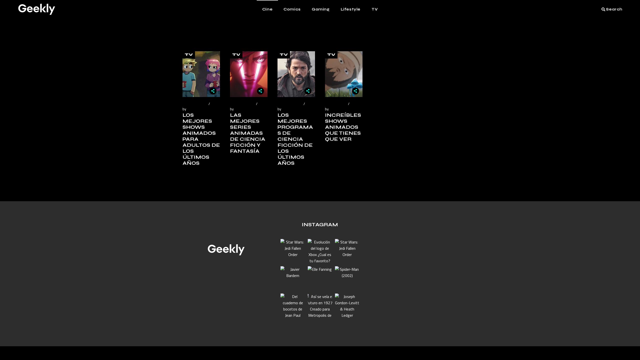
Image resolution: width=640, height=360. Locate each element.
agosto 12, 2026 (290, 103)
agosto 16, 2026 (242, 103)
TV (189, 55)
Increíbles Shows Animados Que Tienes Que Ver (343, 127)
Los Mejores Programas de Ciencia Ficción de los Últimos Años (295, 139)
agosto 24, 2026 (194, 103)
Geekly (193, 109)
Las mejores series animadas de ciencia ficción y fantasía (247, 133)
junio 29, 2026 (335, 103)
